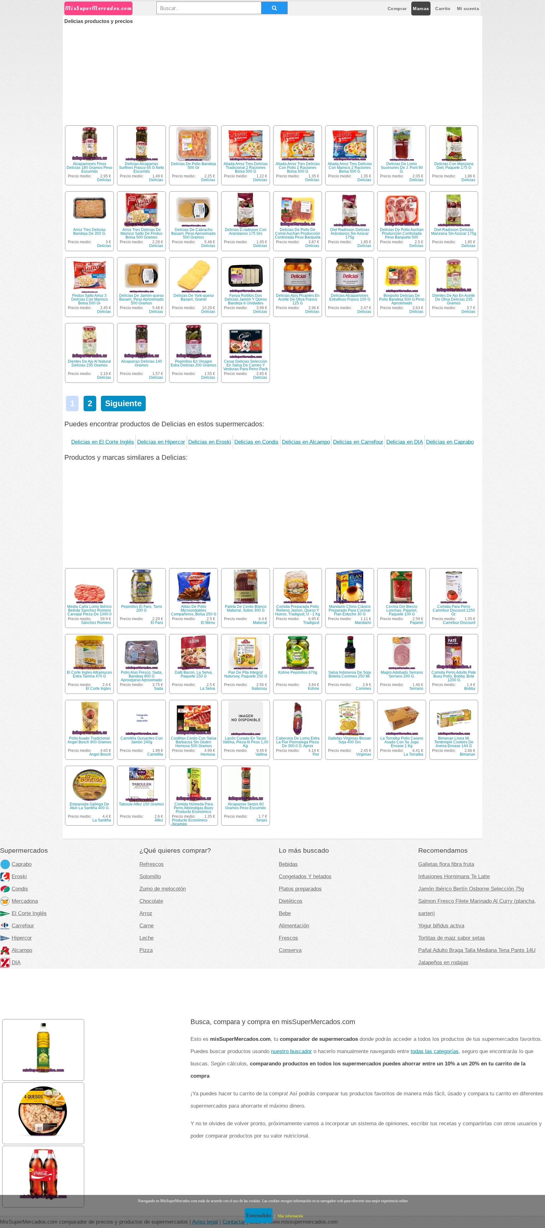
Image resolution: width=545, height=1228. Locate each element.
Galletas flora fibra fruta (446, 864)
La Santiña (101, 820)
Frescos (288, 938)
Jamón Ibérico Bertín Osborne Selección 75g (471, 888)
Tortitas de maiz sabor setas (451, 938)
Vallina (261, 754)
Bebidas (288, 864)
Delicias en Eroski (209, 442)
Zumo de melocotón (162, 888)
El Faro (157, 623)
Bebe (285, 913)
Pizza (146, 950)
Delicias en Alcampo (306, 442)
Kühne (313, 688)
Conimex (363, 688)
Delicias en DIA (404, 442)
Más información (290, 1216)
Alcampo (22, 950)
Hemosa (208, 754)
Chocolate (151, 901)
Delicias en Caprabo (450, 442)
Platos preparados (300, 888)
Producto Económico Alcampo (190, 822)
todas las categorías (435, 1051)
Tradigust (311, 623)
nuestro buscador (291, 1051)
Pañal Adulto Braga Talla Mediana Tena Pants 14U (477, 950)
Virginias (363, 754)
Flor (316, 754)
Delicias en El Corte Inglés (102, 442)
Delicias (104, 180)
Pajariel (416, 623)
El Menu (208, 623)
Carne (146, 925)
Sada (158, 688)
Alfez (159, 820)
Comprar (397, 8)
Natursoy (259, 688)
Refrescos (151, 864)
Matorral (260, 623)
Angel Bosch (100, 754)
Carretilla (155, 754)
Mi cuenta (468, 8)
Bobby (469, 688)
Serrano (416, 688)
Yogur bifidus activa (441, 925)
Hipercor (22, 938)
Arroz (145, 913)
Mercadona (25, 901)
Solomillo (150, 876)
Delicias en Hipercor (161, 442)
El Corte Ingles (98, 688)
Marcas (421, 8)
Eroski (19, 876)
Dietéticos (290, 901)
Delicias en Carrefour (358, 442)
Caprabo (22, 864)
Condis (20, 888)
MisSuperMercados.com (98, 8)
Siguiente (123, 403)
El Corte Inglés (29, 913)
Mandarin (363, 623)
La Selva (207, 688)
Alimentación (294, 925)
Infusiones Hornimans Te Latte (454, 876)
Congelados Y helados (305, 876)
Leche (146, 938)
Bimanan (467, 754)
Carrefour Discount (459, 623)
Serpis (261, 820)
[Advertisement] (272, 71)
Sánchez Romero (96, 623)
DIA (16, 962)
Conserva (290, 950)
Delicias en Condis (256, 442)
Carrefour (23, 925)
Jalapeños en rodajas (443, 962)
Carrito (442, 8)
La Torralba (413, 754)
